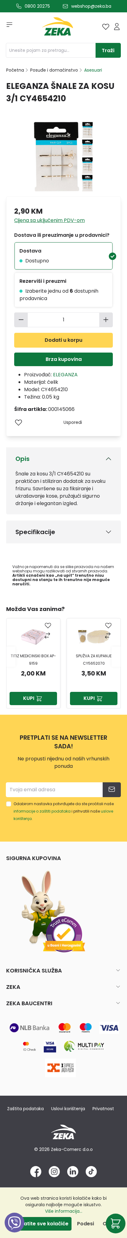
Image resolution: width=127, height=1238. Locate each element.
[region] (63, 657)
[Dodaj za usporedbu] (48, 636)
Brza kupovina (64, 359)
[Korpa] (115, 1223)
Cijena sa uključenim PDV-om (49, 220)
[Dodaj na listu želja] (18, 422)
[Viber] (14, 1229)
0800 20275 (37, 6)
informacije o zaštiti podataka (42, 811)
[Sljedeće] (116, 656)
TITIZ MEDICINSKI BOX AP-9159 (33, 659)
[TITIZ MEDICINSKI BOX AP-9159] (33, 636)
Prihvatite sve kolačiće (39, 1223)
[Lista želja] (105, 26)
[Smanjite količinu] (21, 319)
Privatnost (103, 1109)
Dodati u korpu (63, 340)
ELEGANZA (65, 374)
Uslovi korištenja (68, 1109)
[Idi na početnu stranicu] (57, 28)
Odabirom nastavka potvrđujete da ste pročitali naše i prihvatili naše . (64, 811)
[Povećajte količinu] (106, 319)
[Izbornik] (7, 26)
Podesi (85, 1223)
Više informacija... (63, 1211)
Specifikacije (35, 532)
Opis (22, 458)
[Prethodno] (10, 656)
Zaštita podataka (25, 1109)
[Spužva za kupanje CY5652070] (93, 636)
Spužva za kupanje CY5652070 (94, 659)
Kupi (28, 698)
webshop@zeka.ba (91, 6)
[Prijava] (116, 26)
